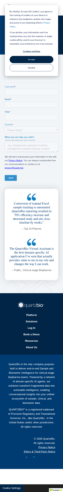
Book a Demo (31, 334)
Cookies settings (31, 51)
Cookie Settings (12, 488)
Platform (31, 315)
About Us (31, 347)
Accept (31, 59)
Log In (31, 328)
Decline (31, 67)
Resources (31, 340)
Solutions (31, 321)
